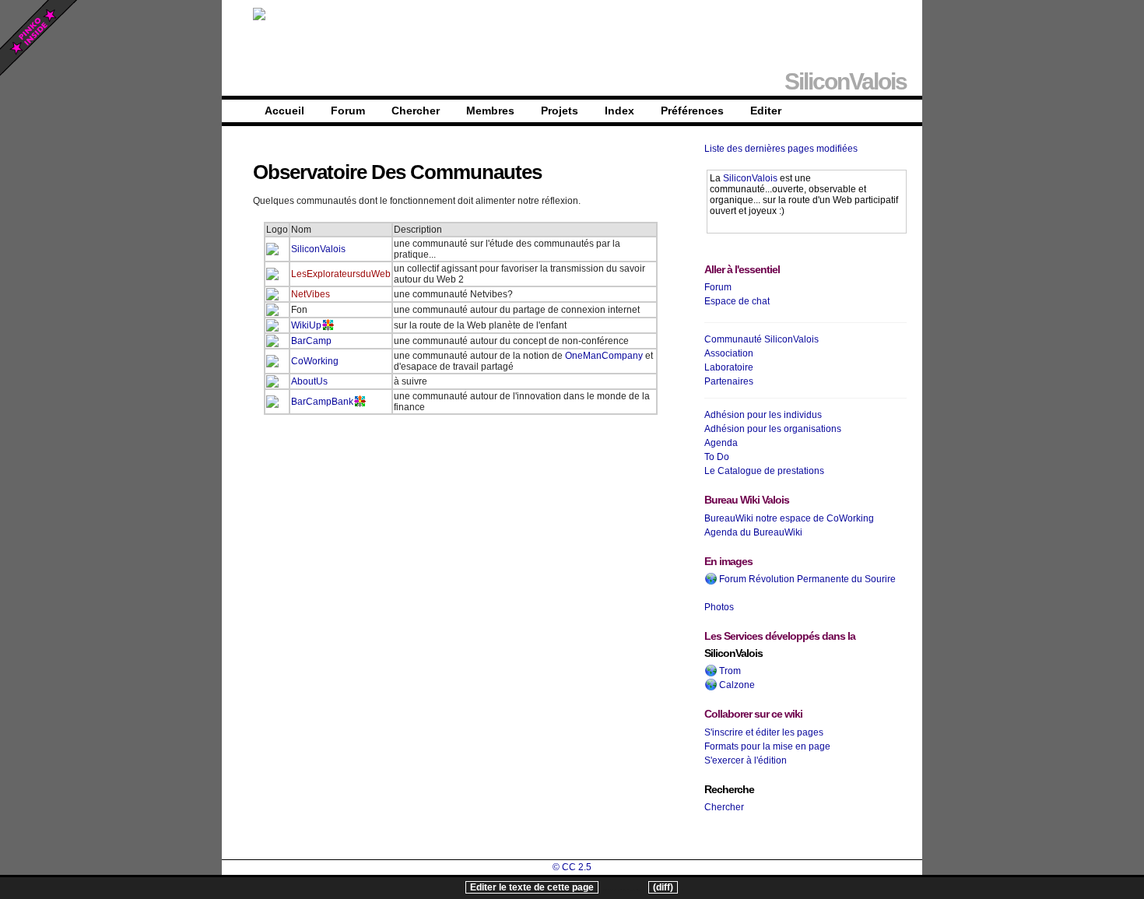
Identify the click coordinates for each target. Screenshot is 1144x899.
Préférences (692, 110)
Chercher (415, 110)
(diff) (663, 887)
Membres (490, 110)
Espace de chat (737, 301)
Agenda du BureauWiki (753, 532)
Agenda (721, 442)
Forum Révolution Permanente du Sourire (806, 579)
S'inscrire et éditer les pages (763, 732)
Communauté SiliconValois (761, 339)
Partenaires (728, 381)
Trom (729, 670)
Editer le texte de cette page (532, 887)
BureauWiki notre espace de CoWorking (789, 518)
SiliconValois (318, 249)
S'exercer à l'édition (745, 760)
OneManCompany (604, 355)
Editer (765, 110)
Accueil (284, 110)
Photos (719, 607)
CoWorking (315, 361)
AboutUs (309, 381)
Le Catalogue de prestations (764, 470)
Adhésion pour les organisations (772, 428)
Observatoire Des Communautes (397, 172)
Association (728, 353)
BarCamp (311, 340)
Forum (348, 110)
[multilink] (327, 325)
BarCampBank (322, 401)
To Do (716, 456)
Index (619, 110)
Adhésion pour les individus (763, 414)
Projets (559, 110)
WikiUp (306, 325)
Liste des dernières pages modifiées (781, 148)
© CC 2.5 (572, 867)
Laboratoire (728, 367)
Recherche (729, 789)
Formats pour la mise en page (767, 746)
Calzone (736, 685)
